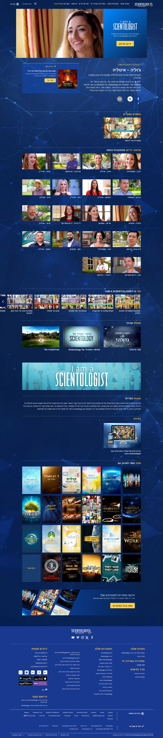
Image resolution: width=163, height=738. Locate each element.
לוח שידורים (84, 4)
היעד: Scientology (106, 656)
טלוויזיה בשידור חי (97, 4)
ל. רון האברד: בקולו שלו (105, 666)
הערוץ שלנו (124, 4)
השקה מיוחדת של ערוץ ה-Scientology (133, 653)
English (110, 712)
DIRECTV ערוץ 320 (41, 653)
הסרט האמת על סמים (73, 675)
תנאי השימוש (65, 735)
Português (67, 715)
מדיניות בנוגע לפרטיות (35, 735)
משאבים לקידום (140, 677)
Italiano (110, 715)
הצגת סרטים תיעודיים (105, 684)
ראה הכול (31, 568)
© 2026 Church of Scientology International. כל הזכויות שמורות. (133, 735)
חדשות (74, 4)
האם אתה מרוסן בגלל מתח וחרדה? (42, 71)
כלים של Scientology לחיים (71, 658)
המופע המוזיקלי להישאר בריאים (70, 661)
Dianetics (55, 726)
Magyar (26, 712)
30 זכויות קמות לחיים (73, 685)
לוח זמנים (141, 665)
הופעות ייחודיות (107, 687)
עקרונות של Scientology (104, 670)
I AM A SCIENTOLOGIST (129, 65)
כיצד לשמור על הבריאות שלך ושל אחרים (67, 665)
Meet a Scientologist (105, 660)
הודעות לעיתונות (139, 673)
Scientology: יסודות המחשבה (103, 694)
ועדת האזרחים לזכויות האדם (71, 689)
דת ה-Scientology (87, 729)
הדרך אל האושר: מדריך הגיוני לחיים (69, 672)
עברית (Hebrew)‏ (37, 712)
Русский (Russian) (54, 715)
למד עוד (50, 80)
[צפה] (31, 480)
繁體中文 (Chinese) (29, 715)
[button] (160, 301)
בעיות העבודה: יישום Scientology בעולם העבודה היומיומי (67, 653)
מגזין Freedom (74, 729)
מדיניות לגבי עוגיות (51, 735)
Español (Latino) (68, 712)
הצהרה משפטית (17, 735)
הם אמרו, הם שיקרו (74, 678)
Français (110, 719)
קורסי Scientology (96, 726)
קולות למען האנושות (106, 663)
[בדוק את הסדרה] (132, 480)
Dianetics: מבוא (107, 677)
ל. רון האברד (83, 726)
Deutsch (93, 712)
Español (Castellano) (52, 712)
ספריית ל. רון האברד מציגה (104, 673)
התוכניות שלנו (113, 4)
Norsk (76, 715)
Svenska (42, 715)
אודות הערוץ (141, 656)
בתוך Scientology (106, 653)
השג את (62, 4)
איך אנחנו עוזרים (43, 726)
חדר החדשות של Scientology (104, 729)
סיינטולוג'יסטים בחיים (105, 691)
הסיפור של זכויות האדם (72, 682)
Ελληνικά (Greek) (82, 712)
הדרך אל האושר (75, 668)
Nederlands (85, 715)
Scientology (109, 726)
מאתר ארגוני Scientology (69, 726)
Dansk (102, 712)
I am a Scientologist (105, 680)
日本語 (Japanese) (98, 715)
